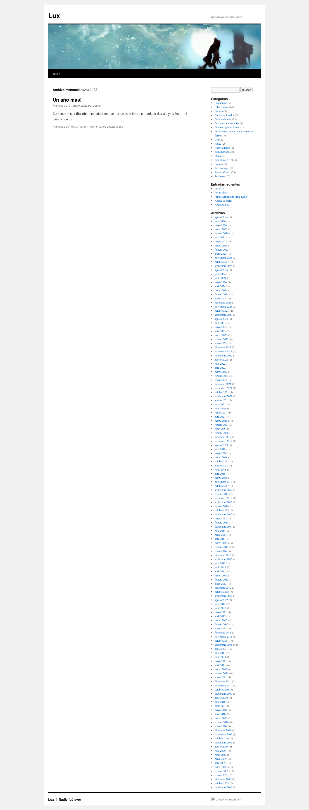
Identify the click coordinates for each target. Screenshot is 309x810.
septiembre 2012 (223, 595)
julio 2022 (220, 363)
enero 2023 (221, 343)
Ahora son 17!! (223, 204)
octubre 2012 (222, 591)
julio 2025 (220, 237)
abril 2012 (220, 616)
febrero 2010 (221, 722)
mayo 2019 (221, 453)
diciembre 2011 (223, 632)
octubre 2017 (222, 485)
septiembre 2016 (223, 502)
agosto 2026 (221, 217)
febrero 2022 (221, 376)
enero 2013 (221, 583)
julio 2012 (220, 604)
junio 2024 (220, 278)
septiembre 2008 (223, 787)
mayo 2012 (221, 612)
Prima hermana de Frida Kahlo (231, 196)
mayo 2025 (221, 241)
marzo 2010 (221, 718)
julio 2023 (220, 323)
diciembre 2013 (223, 555)
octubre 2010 (222, 689)
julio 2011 (220, 653)
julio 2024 (220, 274)
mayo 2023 (221, 327)
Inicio (56, 74)
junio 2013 (220, 567)
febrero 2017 (221, 494)
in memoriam (222, 151)
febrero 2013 (221, 579)
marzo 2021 (221, 420)
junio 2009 (220, 754)
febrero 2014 (221, 547)
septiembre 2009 (223, 742)
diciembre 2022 (223, 347)
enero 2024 (221, 298)
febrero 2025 (221, 249)
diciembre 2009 (223, 730)
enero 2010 (221, 726)
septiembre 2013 (223, 559)
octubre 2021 (222, 392)
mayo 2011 (221, 661)
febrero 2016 (221, 506)
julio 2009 (220, 750)
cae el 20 (219, 188)
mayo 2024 (221, 282)
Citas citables (222, 107)
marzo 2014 (221, 543)
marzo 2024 (221, 290)
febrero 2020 (221, 433)
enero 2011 (221, 677)
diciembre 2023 (223, 302)
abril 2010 (220, 714)
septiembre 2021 (223, 396)
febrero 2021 (221, 424)
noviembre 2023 (223, 306)
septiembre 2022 (223, 355)
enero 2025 (221, 253)
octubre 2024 (222, 261)
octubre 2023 (222, 310)
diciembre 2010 (223, 681)
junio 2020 (220, 428)
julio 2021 (220, 404)
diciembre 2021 (223, 384)
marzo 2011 (221, 669)
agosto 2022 (221, 359)
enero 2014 (221, 551)
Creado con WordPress (228, 799)
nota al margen (79, 126)
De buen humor (223, 119)
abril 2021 (220, 416)
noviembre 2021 (223, 388)
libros (218, 156)
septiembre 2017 (223, 490)
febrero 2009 (221, 771)
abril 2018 (220, 473)
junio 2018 (220, 469)
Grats (218, 139)
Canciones (220, 103)
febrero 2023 (221, 339)
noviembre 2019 (223, 441)
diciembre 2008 (223, 779)
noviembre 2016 (223, 498)
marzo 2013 (221, 575)
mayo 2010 (221, 710)
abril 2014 (220, 538)
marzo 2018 (221, 477)
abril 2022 (220, 367)
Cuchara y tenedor (224, 115)
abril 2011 (220, 665)
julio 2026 (220, 221)
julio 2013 (220, 563)
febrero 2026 (221, 233)
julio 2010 (220, 701)
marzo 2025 (221, 245)
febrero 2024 (221, 294)
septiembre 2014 (223, 526)
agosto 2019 (221, 445)
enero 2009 (221, 775)
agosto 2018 (221, 465)
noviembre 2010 (223, 685)
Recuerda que (222, 168)
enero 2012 (221, 628)
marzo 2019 (221, 457)
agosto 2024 (221, 270)
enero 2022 (221, 380)
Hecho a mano (222, 147)
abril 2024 (220, 286)
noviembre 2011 (223, 636)
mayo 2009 (221, 758)
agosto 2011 (221, 648)
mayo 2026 (221, 225)
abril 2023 (220, 331)
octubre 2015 (222, 510)
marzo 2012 (221, 620)
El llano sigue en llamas (227, 127)
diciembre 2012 (223, 587)
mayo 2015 (221, 518)
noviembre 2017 (223, 481)
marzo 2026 (221, 229)
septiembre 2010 (223, 693)
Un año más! (67, 99)
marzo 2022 (221, 371)
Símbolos (220, 176)
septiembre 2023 (223, 314)
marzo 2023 (221, 335)
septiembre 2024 (223, 266)
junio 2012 (220, 608)
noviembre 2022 (223, 351)
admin (97, 105)
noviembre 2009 (223, 734)
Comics (219, 111)
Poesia (218, 164)
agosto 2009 (221, 746)
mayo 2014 (221, 534)
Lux (54, 15)
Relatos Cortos (223, 172)
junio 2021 (220, 408)
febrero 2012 (221, 624)
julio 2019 (220, 449)
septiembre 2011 (223, 644)
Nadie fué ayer (70, 799)
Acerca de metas (223, 200)
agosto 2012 (221, 600)
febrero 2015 (221, 522)
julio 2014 (220, 530)
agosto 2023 (221, 318)
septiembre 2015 (223, 514)
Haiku (218, 143)
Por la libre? (221, 192)
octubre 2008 (222, 783)
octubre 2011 (222, 640)
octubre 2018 (222, 461)
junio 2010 (220, 705)
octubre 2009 (222, 738)
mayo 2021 (221, 412)
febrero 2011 (221, 673)
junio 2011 (220, 657)
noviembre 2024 (223, 257)
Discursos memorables (227, 123)
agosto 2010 (221, 697)
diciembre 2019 (223, 437)
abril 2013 (220, 571)
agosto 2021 (221, 400)
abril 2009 (220, 763)
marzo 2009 (221, 767)
